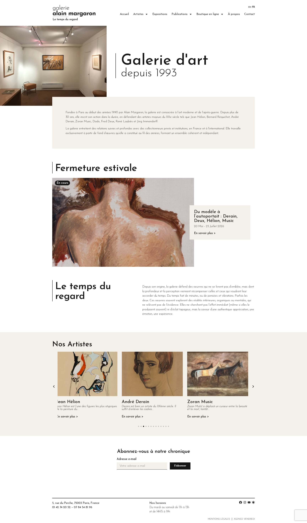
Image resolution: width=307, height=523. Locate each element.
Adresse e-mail (126, 459)
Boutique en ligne (207, 14)
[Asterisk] (253, 502)
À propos (234, 14)
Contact (249, 14)
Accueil (124, 14)
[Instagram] (244, 502)
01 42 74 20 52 (61, 507)
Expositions (159, 14)
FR (253, 7)
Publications (179, 14)
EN (249, 7)
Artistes (138, 14)
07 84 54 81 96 (83, 507)
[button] (53, 386)
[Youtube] (249, 502)
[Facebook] (240, 502)
